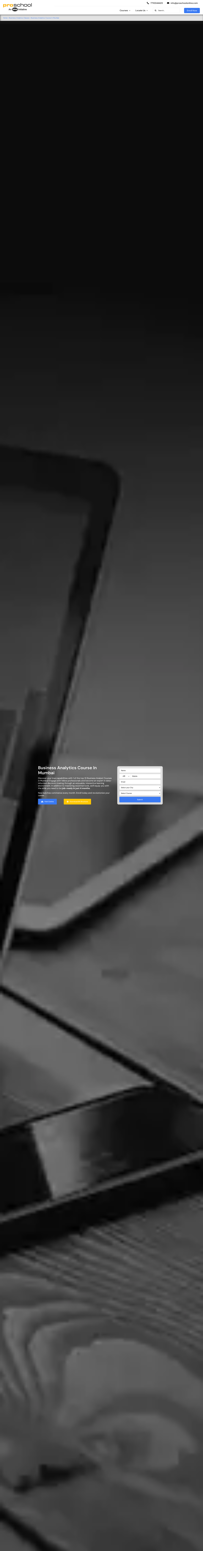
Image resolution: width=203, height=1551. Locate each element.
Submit (140, 799)
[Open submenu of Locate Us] (146, 10)
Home (5, 18)
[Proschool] (17, 4)
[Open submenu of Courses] (129, 10)
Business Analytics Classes (19, 18)
